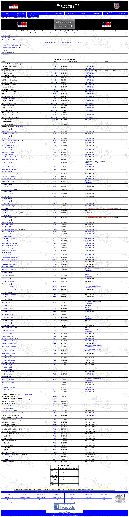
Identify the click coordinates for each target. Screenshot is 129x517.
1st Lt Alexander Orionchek (9, 290)
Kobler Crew (54, 73)
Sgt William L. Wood (8, 392)
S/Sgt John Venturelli (8, 371)
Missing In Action (7, 40)
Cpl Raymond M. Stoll (8, 350)
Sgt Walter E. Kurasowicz (9, 234)
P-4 (54, 159)
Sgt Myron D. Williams (8, 387)
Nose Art (57, 499)
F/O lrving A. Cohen (7, 154)
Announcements (41, 494)
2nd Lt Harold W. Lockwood (10, 245)
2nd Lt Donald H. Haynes (9, 206)
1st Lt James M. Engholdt (9, 189)
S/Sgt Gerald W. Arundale (9, 133)
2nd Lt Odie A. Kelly (8, 224)
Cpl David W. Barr (7, 138)
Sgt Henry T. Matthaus (8, 98)
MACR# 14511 (89, 73)
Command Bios (88, 494)
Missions (41, 499)
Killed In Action (6, 35)
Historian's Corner (57, 497)
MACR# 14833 (89, 66)
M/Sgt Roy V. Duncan (8, 181)
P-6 (54, 124)
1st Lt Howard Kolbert (8, 229)
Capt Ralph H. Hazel (8, 208)
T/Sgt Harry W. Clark (8, 152)
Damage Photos (9, 497)
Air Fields (57, 494)
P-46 (54, 174)
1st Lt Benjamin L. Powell (9, 297)
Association (72, 494)
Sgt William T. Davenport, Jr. (10, 174)
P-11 (54, 181)
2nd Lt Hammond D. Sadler (9, 327)
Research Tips (9, 502)
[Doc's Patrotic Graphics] (64, 512)
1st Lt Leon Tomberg (8, 362)
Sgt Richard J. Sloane (8, 334)
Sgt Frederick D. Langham (9, 238)
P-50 (54, 143)
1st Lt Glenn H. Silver (8, 459)
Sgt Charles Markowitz (8, 264)
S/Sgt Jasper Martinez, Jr (9, 262)
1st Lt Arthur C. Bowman (9, 145)
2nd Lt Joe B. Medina (8, 266)
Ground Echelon (41, 497)
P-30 (54, 222)
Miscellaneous (25, 499)
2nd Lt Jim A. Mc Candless (10, 255)
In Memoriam (88, 497)
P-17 (54, 112)
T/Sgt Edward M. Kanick (9, 222)
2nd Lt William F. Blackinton (10, 143)
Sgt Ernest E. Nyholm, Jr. (9, 281)
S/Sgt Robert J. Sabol (8, 325)
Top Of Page (72, 502)
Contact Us (56, 502)
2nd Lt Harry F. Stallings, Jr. (10, 346)
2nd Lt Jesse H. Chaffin (8, 150)
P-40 (54, 71)
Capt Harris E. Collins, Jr (9, 157)
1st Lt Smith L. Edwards (9, 187)
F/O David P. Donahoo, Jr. (9, 178)
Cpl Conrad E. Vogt (7, 374)
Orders (72, 499)
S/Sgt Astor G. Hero (7, 210)
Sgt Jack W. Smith (7, 336)
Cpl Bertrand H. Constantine (10, 163)
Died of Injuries (6, 37)
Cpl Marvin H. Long (7, 248)
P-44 (54, 98)
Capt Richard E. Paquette (9, 294)
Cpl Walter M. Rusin (7, 317)
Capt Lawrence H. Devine (9, 176)
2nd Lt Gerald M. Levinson (9, 243)
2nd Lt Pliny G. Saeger (8, 457)
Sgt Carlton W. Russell (8, 320)
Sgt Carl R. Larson (7, 241)
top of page (18, 64)
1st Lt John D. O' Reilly (8, 287)
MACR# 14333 (89, 131)
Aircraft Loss (5, 55)
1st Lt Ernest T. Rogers (8, 454)
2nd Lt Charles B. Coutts (9, 167)
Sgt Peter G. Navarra (8, 276)
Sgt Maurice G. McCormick (10, 257)
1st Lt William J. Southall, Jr (10, 338)
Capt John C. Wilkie (7, 385)
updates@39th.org (87, 489)
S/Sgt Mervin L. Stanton (9, 343)
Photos (88, 499)
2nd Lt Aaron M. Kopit (8, 231)
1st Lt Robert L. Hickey (8, 213)
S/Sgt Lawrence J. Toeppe (9, 358)
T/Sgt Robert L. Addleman (9, 131)
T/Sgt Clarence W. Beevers (10, 140)
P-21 (54, 229)
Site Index (25, 494)
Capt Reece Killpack (8, 227)
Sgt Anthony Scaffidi (8, 331)
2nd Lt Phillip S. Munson (9, 269)
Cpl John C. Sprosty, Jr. (9, 341)
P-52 (54, 138)
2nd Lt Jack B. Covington (9, 169)
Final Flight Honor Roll (25, 497)
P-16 (54, 133)
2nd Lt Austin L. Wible (8, 382)
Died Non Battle (6, 52)
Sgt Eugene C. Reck (8, 305)
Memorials (9, 499)
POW (3, 50)
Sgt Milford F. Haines (8, 203)
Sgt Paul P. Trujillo (7, 365)
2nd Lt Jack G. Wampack (9, 379)
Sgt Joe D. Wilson (7, 389)
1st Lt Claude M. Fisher (8, 196)
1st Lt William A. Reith (8, 312)
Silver (54, 424)
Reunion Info (25, 502)
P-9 (54, 150)
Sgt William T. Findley (8, 194)
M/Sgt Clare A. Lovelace (9, 250)
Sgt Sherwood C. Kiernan (9, 413)
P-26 (54, 131)
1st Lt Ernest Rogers (8, 314)
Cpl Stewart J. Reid (7, 308)
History (72, 497)
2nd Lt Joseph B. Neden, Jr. (10, 279)
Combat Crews (104, 494)
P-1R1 (54, 157)
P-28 (54, 314)
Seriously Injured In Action (9, 47)
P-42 (54, 66)
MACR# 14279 (89, 150)
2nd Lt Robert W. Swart (8, 353)
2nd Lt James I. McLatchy (9, 259)
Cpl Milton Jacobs (7, 217)
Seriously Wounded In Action (10, 45)
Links (104, 497)
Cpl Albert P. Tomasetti (8, 360)
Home (9, 494)
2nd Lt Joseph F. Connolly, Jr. (10, 159)
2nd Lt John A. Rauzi (8, 302)
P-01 (54, 420)
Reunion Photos (41, 502)
